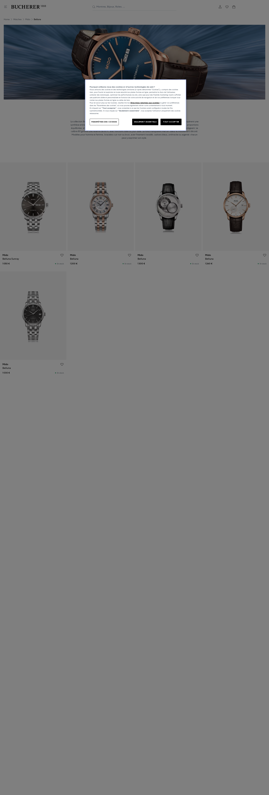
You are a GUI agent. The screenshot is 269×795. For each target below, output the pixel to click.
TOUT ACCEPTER (171, 122)
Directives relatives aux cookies (144, 103)
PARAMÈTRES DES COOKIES (104, 122)
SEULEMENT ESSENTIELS (145, 122)
